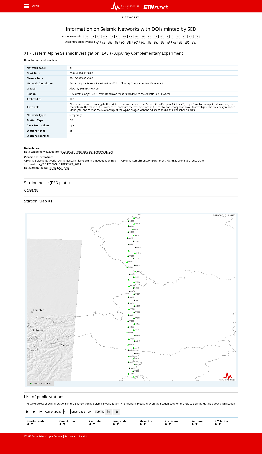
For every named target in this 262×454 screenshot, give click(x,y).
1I (92, 36)
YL (149, 41)
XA (123, 41)
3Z (103, 41)
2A (97, 41)
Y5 (162, 41)
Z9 (174, 41)
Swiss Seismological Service (47, 436)
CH (87, 36)
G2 (162, 36)
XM (136, 41)
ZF (180, 41)
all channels (31, 189)
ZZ (196, 36)
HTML (52, 167)
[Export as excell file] (108, 412)
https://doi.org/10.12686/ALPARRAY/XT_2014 (52, 164)
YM (156, 41)
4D (105, 36)
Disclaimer (70, 436)
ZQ (194, 41)
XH (129, 41)
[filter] (31, 424)
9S (149, 36)
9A (136, 36)
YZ (191, 36)
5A (111, 36)
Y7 (184, 36)
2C (110, 41)
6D (116, 41)
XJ (172, 36)
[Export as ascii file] (116, 412)
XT (143, 41)
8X (130, 36)
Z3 (168, 41)
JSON (60, 167)
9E (143, 36)
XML (66, 167)
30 (98, 36)
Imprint (83, 436)
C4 (155, 36)
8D (118, 36)
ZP (187, 41)
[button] (32, 6)
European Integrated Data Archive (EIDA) (87, 151)
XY (178, 36)
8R (124, 36)
